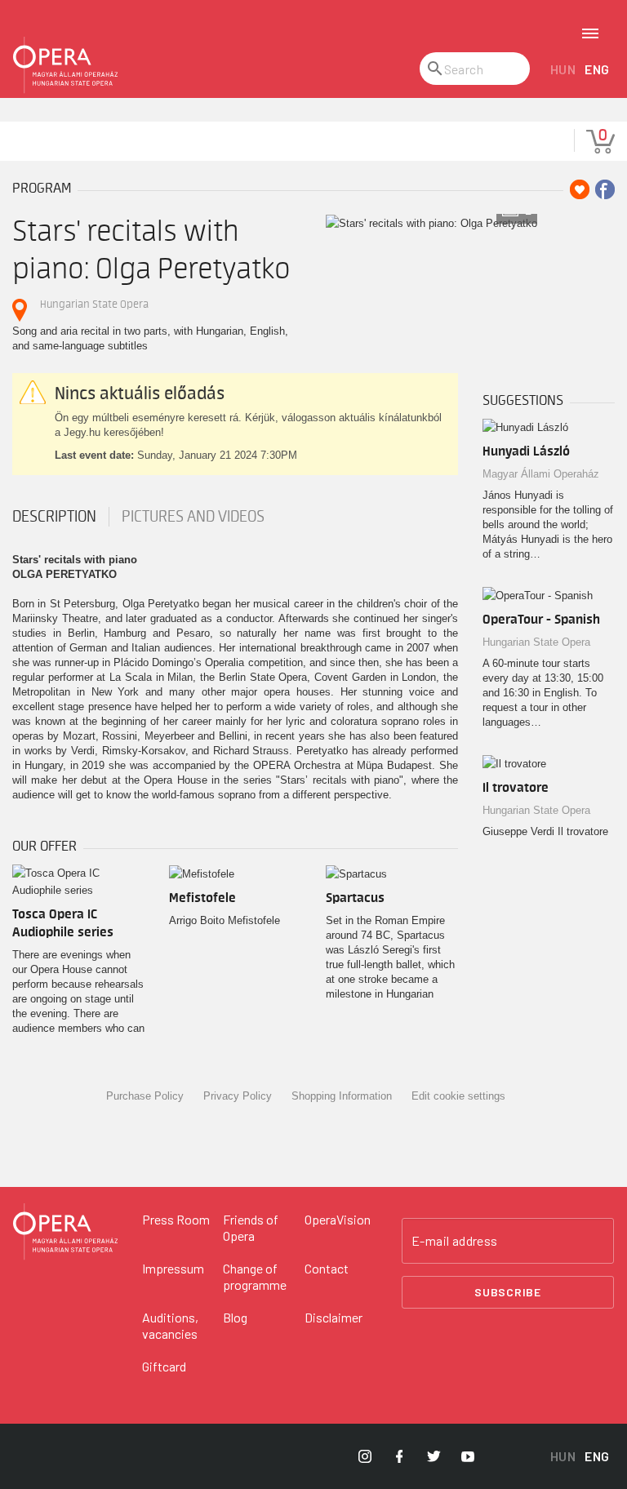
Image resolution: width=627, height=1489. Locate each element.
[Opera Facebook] (399, 1456)
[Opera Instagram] (365, 1456)
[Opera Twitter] (433, 1456)
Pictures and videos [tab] (193, 517)
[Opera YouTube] (468, 1456)
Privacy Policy (237, 1096)
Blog (235, 1317)
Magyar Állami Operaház (540, 474)
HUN (563, 69)
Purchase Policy (145, 1096)
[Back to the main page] (65, 65)
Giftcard (164, 1366)
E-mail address (454, 1240)
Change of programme (255, 1276)
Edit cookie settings (458, 1096)
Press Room (176, 1219)
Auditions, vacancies (170, 1325)
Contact (327, 1268)
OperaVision (338, 1219)
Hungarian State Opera (94, 304)
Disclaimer (333, 1317)
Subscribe (507, 1292)
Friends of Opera (250, 1227)
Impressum (173, 1268)
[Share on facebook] (605, 189)
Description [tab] (54, 517)
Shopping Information (341, 1096)
